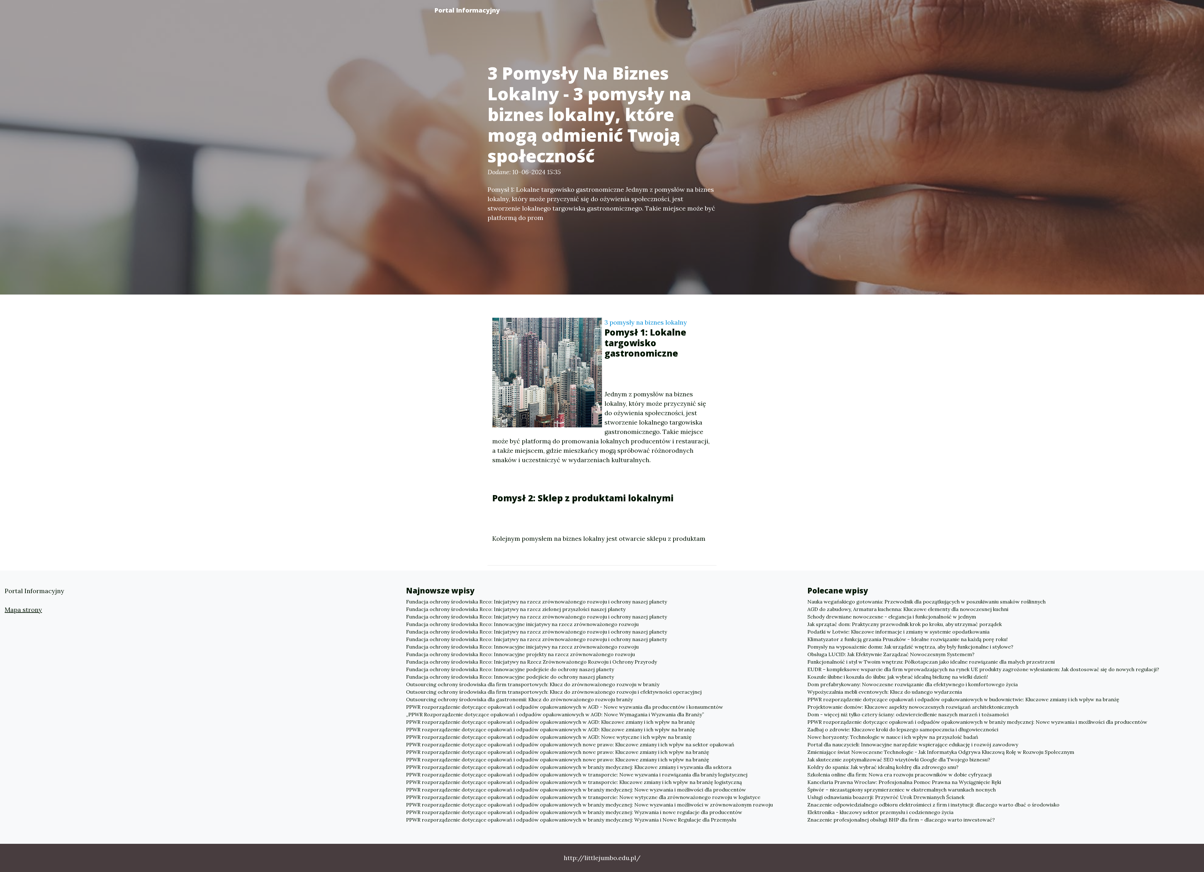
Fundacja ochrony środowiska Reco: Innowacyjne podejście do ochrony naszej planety (510, 669)
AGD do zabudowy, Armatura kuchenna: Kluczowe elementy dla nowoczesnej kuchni (907, 609)
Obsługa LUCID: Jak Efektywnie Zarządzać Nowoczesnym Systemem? (890, 654)
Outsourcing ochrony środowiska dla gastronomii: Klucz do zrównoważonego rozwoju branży (519, 699)
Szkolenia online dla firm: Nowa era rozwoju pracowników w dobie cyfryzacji (899, 774)
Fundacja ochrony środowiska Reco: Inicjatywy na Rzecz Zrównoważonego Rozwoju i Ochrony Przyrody (531, 662)
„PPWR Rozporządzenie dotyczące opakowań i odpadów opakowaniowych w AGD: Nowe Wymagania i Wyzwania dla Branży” (555, 714)
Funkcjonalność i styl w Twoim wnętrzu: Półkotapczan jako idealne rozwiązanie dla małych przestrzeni (931, 662)
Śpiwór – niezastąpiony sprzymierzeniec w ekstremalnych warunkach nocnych (901, 789)
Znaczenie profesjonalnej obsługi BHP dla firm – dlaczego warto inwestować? (901, 820)
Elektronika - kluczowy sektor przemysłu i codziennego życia (880, 812)
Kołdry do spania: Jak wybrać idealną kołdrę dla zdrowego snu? (882, 767)
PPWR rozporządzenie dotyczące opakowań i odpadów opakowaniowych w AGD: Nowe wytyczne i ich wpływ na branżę (549, 737)
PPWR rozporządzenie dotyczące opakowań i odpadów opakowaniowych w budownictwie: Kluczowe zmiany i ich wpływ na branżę (963, 699)
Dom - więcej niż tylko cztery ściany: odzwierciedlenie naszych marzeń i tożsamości (908, 714)
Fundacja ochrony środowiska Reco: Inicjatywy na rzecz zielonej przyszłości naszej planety (516, 609)
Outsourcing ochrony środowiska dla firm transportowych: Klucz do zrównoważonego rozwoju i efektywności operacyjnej (554, 692)
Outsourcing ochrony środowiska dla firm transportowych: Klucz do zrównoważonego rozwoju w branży (532, 684)
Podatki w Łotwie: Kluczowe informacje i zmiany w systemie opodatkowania (898, 632)
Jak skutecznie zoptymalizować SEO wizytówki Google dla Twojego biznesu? (898, 759)
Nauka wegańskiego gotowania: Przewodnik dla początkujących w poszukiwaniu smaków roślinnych (926, 601)
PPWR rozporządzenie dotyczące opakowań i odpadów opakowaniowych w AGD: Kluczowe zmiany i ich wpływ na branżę (550, 722)
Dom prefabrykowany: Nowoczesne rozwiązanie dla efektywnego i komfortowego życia (912, 684)
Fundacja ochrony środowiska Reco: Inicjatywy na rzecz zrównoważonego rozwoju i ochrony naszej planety (536, 601)
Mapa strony (23, 610)
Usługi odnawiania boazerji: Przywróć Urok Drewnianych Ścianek (885, 797)
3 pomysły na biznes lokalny (646, 322)
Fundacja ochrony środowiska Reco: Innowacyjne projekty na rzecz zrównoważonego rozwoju (520, 654)
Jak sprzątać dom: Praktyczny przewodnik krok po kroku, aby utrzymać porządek (904, 624)
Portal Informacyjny (467, 10)
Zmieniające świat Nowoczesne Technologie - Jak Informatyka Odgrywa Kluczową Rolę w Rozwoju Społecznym (940, 752)
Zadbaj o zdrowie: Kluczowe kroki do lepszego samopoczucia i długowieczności (902, 729)
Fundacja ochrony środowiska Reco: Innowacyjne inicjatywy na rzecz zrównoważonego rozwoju (522, 624)
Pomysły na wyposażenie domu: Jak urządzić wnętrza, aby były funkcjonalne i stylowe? (910, 647)
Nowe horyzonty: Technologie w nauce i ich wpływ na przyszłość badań (892, 737)
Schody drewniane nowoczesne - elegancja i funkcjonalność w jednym (891, 617)
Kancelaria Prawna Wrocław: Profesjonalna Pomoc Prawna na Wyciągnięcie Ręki (904, 782)
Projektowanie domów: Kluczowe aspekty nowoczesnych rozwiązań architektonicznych (912, 707)
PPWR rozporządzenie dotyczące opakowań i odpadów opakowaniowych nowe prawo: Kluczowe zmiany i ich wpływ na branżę (557, 752)
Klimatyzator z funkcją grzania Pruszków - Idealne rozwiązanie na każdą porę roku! (907, 639)
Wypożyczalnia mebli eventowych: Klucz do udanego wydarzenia (884, 692)
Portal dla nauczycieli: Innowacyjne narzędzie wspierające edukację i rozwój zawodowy (912, 744)
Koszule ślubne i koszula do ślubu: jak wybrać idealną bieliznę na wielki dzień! (897, 677)
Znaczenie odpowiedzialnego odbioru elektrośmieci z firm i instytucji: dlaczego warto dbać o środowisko (933, 805)
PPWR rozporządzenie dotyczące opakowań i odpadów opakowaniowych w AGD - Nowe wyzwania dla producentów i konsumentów (564, 707)
